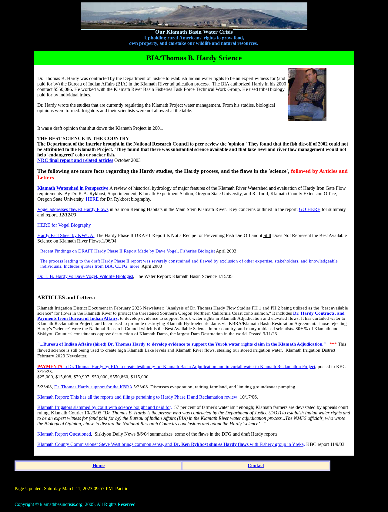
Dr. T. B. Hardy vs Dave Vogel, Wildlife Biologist (85, 276)
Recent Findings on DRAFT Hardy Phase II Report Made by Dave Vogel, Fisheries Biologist (127, 251)
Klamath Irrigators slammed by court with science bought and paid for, (104, 407)
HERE (92, 199)
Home (98, 465)
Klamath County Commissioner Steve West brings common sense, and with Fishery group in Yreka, (171, 444)
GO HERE (309, 209)
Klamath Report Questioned (64, 434)
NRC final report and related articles (75, 160)
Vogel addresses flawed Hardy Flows (73, 209)
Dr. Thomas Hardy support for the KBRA (93, 386)
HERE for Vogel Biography (64, 225)
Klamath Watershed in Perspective (72, 188)
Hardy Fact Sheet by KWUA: (66, 235)
